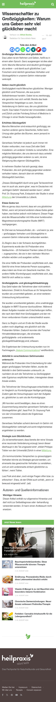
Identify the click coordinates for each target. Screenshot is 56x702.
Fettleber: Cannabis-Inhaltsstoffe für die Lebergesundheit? (33, 615)
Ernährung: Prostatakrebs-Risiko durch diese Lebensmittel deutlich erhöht (33, 578)
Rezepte (19, 690)
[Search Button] (52, 4)
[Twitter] (17, 49)
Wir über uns (7, 690)
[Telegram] (28, 49)
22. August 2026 (22, 620)
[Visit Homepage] (28, 4)
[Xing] (33, 49)
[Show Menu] (3, 4)
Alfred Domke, (26, 34)
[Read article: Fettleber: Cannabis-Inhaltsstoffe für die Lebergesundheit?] (7, 616)
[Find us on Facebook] (2, 694)
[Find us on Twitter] (7, 694)
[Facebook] (12, 49)
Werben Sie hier (8, 687)
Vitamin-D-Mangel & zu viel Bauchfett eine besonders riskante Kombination (34, 590)
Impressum (23, 687)
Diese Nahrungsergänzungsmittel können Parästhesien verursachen (23, 549)
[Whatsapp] (22, 49)
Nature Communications (28, 350)
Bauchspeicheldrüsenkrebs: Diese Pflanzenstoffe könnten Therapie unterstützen (31, 564)
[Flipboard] (38, 49)
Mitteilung (6, 197)
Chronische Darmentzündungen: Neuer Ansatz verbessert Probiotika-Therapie (33, 602)
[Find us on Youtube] (16, 694)
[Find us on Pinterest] (12, 694)
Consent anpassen (34, 690)
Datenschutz (36, 687)
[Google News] (44, 49)
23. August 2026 (11, 554)
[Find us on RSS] (21, 694)
